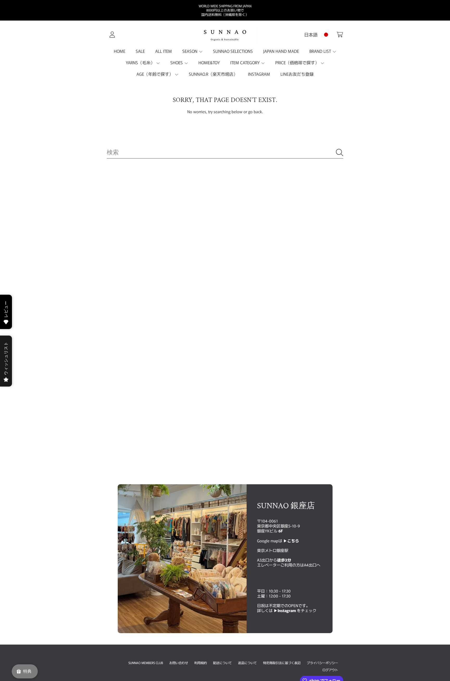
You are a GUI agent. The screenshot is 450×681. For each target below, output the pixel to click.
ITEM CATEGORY (245, 62)
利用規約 (200, 662)
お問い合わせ (178, 662)
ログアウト (330, 669)
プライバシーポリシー (322, 662)
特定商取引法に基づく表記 (282, 662)
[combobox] (225, 152)
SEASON (190, 51)
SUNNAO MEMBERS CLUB (145, 662)
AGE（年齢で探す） (155, 74)
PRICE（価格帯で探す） (297, 62)
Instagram (287, 610)
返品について (247, 662)
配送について (222, 662)
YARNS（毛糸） (141, 62)
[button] (339, 34)
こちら (293, 540)
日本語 (310, 34)
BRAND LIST (320, 51)
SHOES (177, 62)
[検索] (339, 152)
